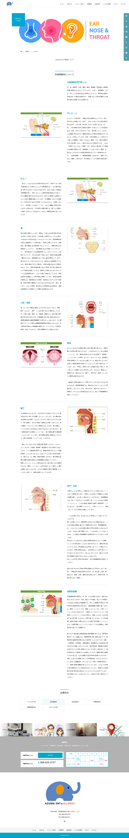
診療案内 (89, 4)
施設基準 (97, 4)
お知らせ (69, 4)
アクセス (123, 4)
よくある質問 (107, 4)
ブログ (116, 4)
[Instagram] (64, 821)
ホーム (62, 4)
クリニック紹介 (79, 4)
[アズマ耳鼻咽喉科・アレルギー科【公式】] (9, 4)
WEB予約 (50, 755)
